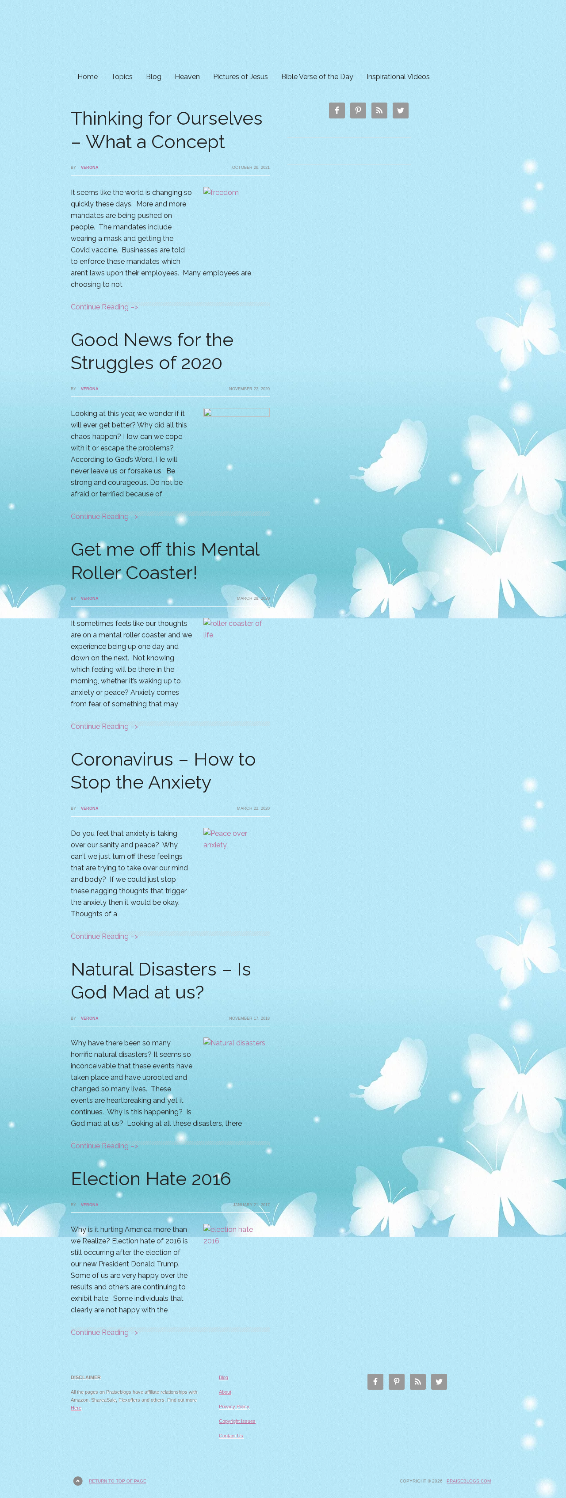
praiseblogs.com (469, 1481)
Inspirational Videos (398, 76)
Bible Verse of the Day (317, 76)
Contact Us (231, 1435)
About (225, 1392)
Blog (153, 76)
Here (76, 1407)
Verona (90, 167)
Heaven (187, 76)
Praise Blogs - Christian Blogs (283, 34)
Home (87, 76)
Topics (122, 76)
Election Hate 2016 (151, 1178)
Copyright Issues (237, 1421)
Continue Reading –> (104, 307)
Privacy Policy (234, 1406)
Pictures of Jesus (240, 76)
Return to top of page (117, 1481)
